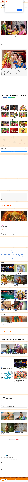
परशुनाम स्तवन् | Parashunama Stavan (6, 432)
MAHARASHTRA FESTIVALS (18, 95)
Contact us (9, 478)
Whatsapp (13, 97)
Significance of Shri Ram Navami (5, 46)
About (6, 478)
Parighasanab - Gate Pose (5, 226)
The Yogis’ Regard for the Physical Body (19, 284)
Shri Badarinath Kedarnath (5, 475)
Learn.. (5, 479)
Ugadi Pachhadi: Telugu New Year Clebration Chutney (8, 47)
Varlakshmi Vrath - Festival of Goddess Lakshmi (8, 233)
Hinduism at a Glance (20, 254)
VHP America (3, 468)
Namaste (15, 310)
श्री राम (4, 259)
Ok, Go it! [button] (2, 480)
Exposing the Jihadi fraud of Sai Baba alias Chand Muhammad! (20, 353)
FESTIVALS (7, 95)
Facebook (6, 97)
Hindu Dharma (14, 253)
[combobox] (11, 7)
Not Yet (13, 9)
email (21, 199)
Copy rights (17, 478)
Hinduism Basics (3, 254)
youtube (8, 199)
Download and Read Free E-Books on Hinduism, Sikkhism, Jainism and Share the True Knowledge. (14, 207)
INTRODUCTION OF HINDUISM (4, 255)
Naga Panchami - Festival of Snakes (4, 118)
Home (1, 4)
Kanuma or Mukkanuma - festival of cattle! (22, 133)
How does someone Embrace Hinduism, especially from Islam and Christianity (19, 380)
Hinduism (24, 253)
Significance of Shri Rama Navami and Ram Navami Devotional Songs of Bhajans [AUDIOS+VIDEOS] (14, 118)
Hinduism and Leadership (14, 254)
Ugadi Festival (3, 133)
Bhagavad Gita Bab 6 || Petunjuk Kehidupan (6, 323)
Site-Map (21, 478)
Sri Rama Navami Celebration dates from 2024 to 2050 (23, 118)
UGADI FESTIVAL (4, 4)
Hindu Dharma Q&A (19, 253)
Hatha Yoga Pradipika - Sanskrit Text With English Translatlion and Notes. (19, 273)
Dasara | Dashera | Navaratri (14, 110)
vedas (2, 259)
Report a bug (14, 479)
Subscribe (19, 9)
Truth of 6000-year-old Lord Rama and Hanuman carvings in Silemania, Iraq (19, 432)
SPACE (23, 255)
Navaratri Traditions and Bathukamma (4, 110)
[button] (27, 1)
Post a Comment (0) (14, 151)
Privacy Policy (13, 478)
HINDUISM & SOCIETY (3, 253)
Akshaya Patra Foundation (5, 470)
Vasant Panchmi (12, 133)
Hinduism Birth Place (8, 254)
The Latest (24, 95)
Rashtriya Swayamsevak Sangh (5, 467)
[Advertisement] (6, 166)
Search (18, 439)
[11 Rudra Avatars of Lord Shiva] (14, 216)
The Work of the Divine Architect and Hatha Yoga (6, 284)
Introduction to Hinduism (11, 255)
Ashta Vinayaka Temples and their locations (23, 110)
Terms (24, 478)
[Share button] (15, 97)
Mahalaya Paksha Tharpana (4, 299)
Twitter (9, 97)
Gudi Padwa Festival (12, 95)
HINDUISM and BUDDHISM (9, 253)
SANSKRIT (21, 255)
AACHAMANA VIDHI (3, 310)
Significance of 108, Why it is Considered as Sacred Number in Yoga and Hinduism (6, 273)
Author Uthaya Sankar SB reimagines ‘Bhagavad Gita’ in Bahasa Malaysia (7, 353)
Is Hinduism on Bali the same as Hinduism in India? (6, 368)
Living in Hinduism (17, 255)
